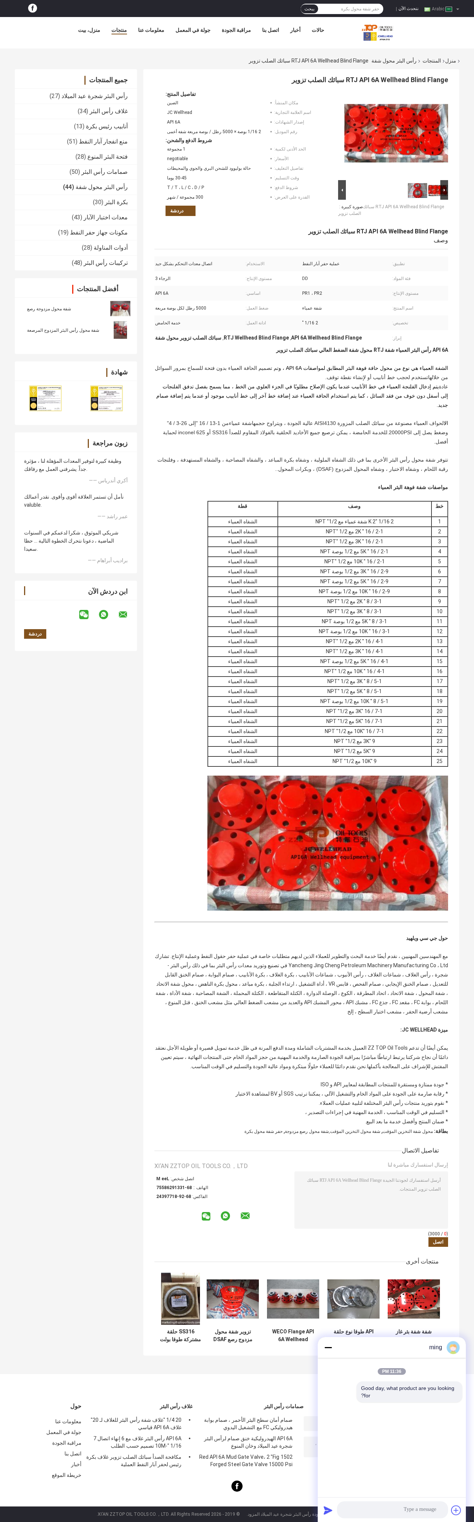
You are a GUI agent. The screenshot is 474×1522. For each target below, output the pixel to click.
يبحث (309, 8)
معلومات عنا (151, 30)
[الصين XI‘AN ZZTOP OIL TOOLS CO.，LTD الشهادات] (45, 398)
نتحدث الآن (408, 8)
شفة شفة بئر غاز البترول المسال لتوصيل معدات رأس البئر (414, 1336)
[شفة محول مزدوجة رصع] (120, 308)
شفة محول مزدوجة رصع (49, 308)
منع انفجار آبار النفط (103, 141)
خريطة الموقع (66, 1475)
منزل (450, 61)
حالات (318, 30)
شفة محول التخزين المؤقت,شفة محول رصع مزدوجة (332, 1131)
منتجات (119, 30)
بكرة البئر (116, 202)
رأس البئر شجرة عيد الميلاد (94, 95)
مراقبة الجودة (236, 30)
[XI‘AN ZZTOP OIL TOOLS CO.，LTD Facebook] (32, 8)
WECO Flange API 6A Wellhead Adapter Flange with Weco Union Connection (293, 1336)
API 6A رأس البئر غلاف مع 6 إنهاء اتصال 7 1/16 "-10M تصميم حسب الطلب (137, 1442)
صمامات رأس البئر (104, 171)
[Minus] (328, 1347)
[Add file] (456, 1510)
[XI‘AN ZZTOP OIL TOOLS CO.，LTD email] (127, 615)
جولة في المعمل (193, 30)
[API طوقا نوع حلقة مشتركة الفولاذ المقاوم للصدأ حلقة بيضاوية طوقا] (353, 1299)
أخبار (295, 30)
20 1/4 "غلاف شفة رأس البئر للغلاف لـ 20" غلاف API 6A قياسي (136, 1423)
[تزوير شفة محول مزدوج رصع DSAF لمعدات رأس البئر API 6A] (233, 1299)
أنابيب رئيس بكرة (107, 126)
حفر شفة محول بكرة (263, 1131)
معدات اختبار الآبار (106, 217)
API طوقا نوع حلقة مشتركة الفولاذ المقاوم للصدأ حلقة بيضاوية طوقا (353, 1336)
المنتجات (432, 61)
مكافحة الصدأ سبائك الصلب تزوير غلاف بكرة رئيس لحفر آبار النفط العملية (133, 1460)
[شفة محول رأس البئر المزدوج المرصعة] (120, 330)
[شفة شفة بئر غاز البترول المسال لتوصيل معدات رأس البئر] (414, 1299)
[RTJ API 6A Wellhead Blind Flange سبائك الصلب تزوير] (396, 134)
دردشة (177, 210)
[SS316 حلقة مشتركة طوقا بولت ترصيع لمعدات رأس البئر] (180, 1299)
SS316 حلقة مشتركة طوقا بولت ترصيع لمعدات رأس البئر (180, 1336)
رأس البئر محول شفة (394, 61)
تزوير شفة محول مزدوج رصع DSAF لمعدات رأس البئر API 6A (233, 1336)
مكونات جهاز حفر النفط (99, 232)
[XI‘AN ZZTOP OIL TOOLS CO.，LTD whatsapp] (108, 615)
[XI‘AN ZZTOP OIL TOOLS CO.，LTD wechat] (88, 615)
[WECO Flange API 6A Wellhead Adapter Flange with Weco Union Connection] (293, 1299)
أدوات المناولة (111, 247)
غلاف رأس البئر (109, 111)
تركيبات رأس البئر (106, 262)
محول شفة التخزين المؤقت (408, 1131)
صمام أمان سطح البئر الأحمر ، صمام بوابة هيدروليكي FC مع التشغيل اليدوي (248, 1423)
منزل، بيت (89, 30)
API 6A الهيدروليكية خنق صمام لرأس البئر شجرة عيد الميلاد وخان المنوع (248, 1442)
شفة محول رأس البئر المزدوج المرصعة (63, 330)
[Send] (328, 1510)
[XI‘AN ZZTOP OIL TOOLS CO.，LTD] (377, 32)
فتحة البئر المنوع (107, 156)
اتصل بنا (270, 30)
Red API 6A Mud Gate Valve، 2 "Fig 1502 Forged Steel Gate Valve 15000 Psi (246, 1460)
